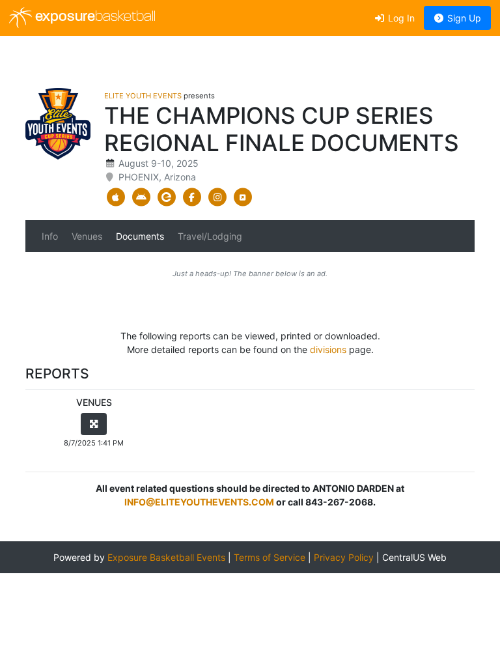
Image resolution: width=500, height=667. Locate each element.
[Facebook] (191, 197)
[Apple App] (115, 197)
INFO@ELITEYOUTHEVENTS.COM (199, 501)
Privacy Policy (344, 557)
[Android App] (141, 197)
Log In (400, 17)
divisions (328, 349)
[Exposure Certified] (166, 197)
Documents (140, 236)
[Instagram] (217, 197)
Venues (87, 236)
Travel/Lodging (210, 236)
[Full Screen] (94, 424)
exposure (94, 17)
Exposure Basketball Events (166, 557)
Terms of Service (269, 557)
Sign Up (463, 17)
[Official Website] (242, 197)
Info (50, 236)
